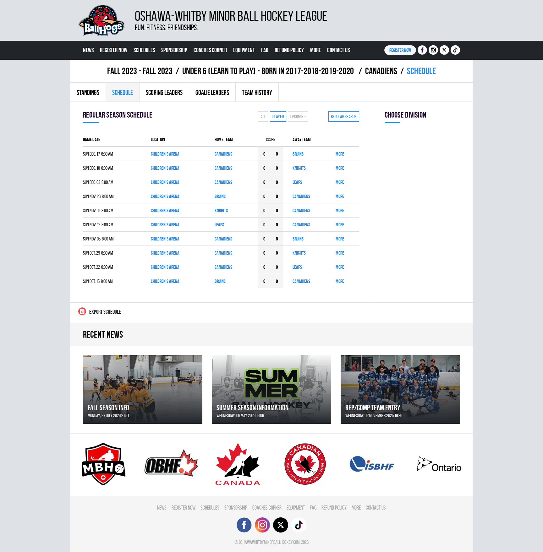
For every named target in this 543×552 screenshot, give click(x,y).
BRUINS (298, 154)
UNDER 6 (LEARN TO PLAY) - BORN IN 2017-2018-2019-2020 (268, 71)
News (88, 50)
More (315, 50)
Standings (88, 92)
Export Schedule (105, 312)
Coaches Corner (210, 50)
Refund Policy (289, 50)
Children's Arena (165, 154)
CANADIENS (381, 71)
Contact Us (338, 50)
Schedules (144, 50)
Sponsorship (174, 50)
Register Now (113, 50)
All (263, 116)
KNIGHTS (299, 168)
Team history (257, 92)
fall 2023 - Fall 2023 (140, 71)
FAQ (264, 50)
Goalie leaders (212, 92)
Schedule (122, 92)
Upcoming (297, 116)
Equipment (244, 50)
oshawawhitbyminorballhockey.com (269, 542)
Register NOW (400, 50)
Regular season (344, 116)
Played (278, 116)
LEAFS (297, 182)
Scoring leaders (164, 92)
